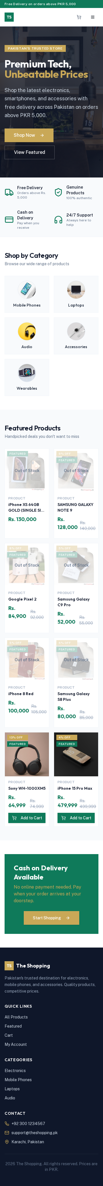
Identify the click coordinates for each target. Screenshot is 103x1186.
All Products (16, 1017)
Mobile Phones (18, 1079)
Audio (10, 1098)
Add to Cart (31, 818)
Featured (13, 1026)
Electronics (15, 1070)
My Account (16, 1044)
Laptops (12, 1089)
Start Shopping (47, 918)
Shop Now (24, 135)
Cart (9, 1035)
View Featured (29, 152)
